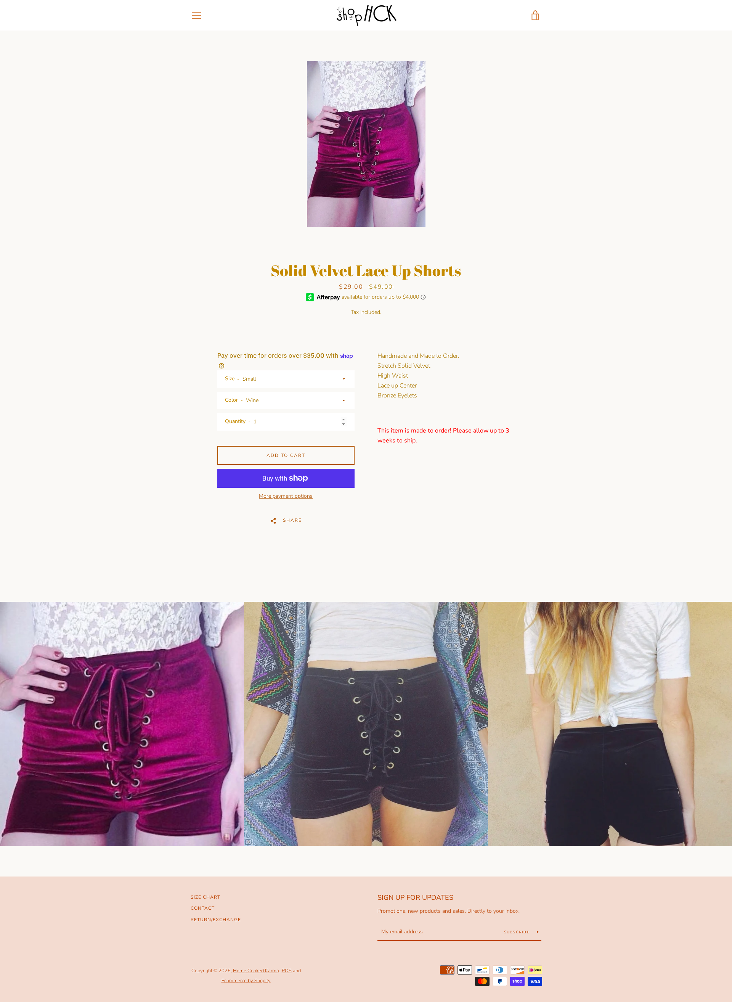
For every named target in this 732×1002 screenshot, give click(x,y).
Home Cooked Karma (256, 970)
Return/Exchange (216, 920)
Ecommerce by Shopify (246, 980)
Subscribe (517, 932)
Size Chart (205, 897)
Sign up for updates (415, 897)
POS (287, 970)
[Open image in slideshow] (366, 144)
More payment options (286, 496)
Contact (203, 908)
